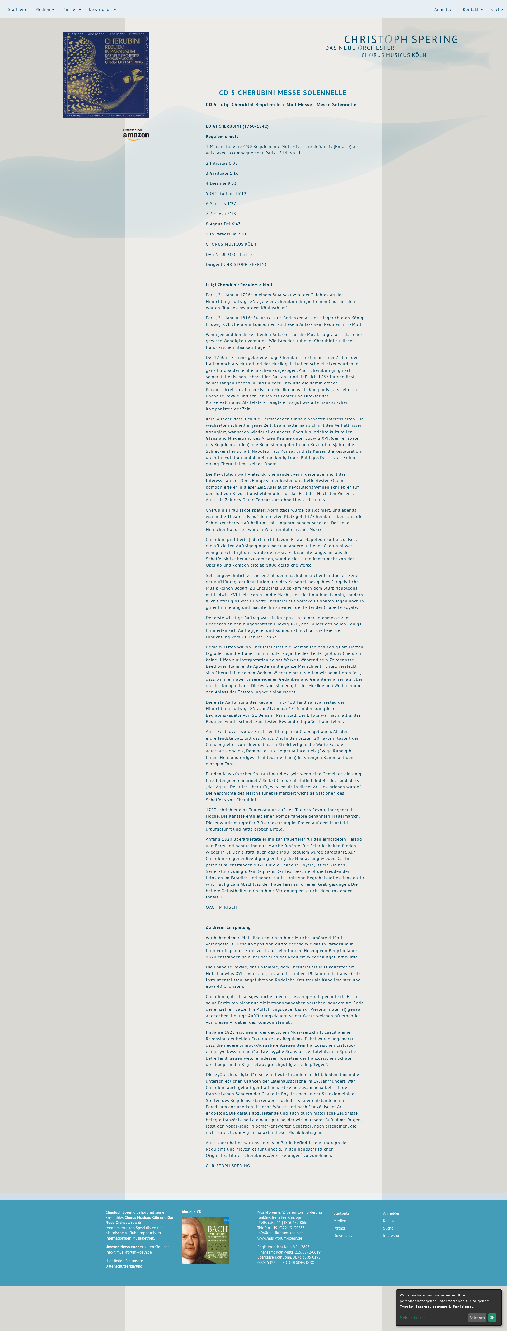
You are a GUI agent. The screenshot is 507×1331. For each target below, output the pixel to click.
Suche (497, 9)
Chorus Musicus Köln (401, 54)
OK (492, 1317)
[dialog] (449, 1308)
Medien (43, 9)
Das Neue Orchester (401, 47)
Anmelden (444, 9)
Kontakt (471, 9)
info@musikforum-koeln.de (129, 1252)
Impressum (392, 1235)
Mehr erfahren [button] (413, 1317)
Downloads (101, 9)
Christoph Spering (401, 39)
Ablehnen (477, 1317)
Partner (70, 9)
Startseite (17, 9)
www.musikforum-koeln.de (279, 1238)
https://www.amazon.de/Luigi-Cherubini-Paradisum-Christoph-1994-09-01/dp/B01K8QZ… (136, 135)
